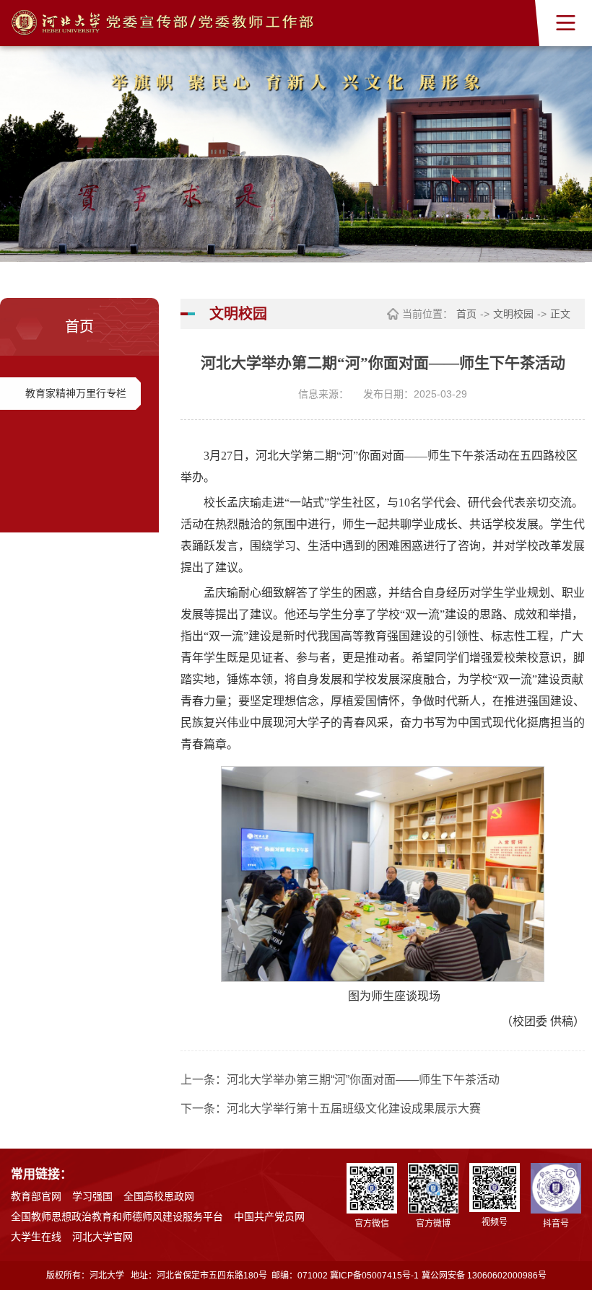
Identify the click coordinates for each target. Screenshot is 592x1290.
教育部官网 (36, 1196)
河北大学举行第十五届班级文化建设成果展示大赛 (354, 1108)
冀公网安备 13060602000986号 (484, 1276)
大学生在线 (36, 1236)
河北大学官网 (102, 1236)
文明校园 (513, 314)
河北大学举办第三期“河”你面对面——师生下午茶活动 (363, 1080)
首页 (466, 314)
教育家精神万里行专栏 (75, 393)
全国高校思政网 (158, 1196)
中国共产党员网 (269, 1216)
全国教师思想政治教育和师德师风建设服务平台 (117, 1216)
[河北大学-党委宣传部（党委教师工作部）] (162, 23)
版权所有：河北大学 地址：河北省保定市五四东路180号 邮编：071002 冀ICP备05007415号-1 (232, 1276)
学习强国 (92, 1196)
